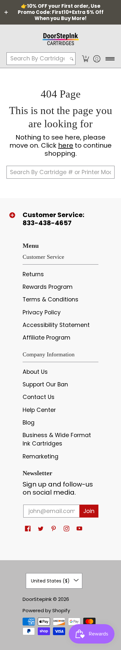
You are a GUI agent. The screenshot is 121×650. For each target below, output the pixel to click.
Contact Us (39, 397)
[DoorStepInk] (60, 38)
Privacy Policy (42, 312)
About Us (35, 372)
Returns (33, 274)
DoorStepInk (37, 599)
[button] (85, 59)
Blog (29, 422)
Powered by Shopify (46, 610)
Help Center (39, 410)
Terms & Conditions (50, 299)
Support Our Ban (45, 384)
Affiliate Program (46, 337)
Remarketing (40, 456)
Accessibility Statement (56, 325)
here (65, 145)
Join (89, 511)
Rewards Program (48, 287)
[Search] (71, 59)
